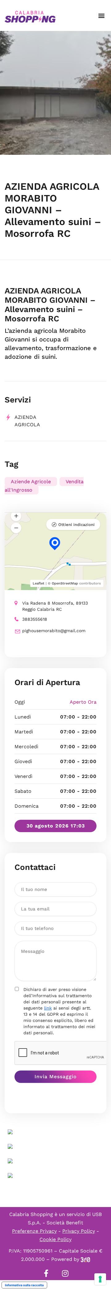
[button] (101, 16)
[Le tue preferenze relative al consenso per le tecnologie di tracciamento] (100, 1279)
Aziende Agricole (31, 481)
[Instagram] (65, 1273)
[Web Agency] (85, 1259)
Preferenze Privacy (34, 1231)
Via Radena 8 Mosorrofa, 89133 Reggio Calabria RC (55, 606)
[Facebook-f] (46, 1273)
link (48, 1008)
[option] (55, 93)
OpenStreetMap (65, 583)
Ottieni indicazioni (76, 524)
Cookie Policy (55, 1239)
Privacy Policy (78, 1231)
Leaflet (38, 583)
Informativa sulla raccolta (24, 1285)
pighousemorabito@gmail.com (53, 630)
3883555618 (34, 619)
